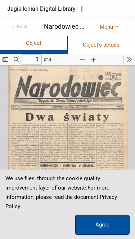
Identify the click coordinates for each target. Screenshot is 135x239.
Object (33, 43)
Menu (106, 27)
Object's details (101, 45)
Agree (102, 224)
